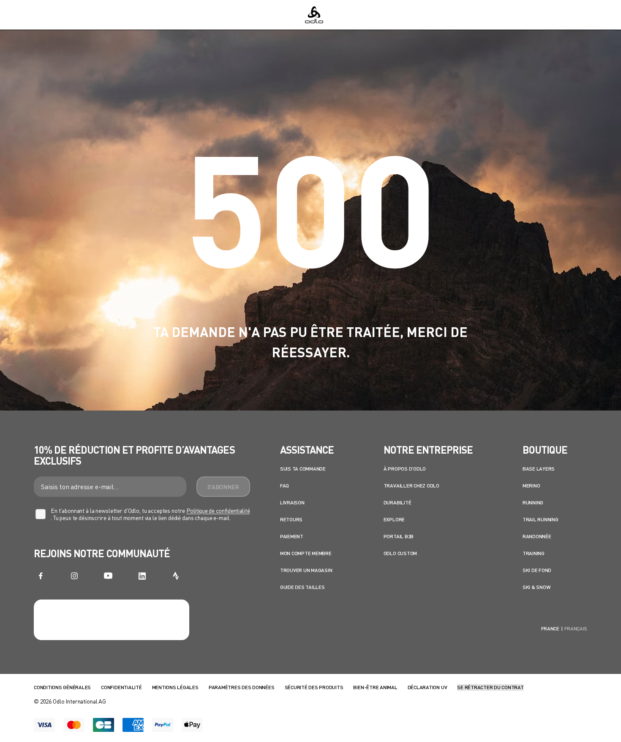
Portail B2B (399, 536)
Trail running (540, 519)
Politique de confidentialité (218, 510)
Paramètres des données (242, 687)
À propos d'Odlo (405, 468)
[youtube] (108, 576)
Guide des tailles (302, 587)
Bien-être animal (375, 687)
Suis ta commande (303, 468)
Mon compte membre (306, 553)
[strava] (175, 576)
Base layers (539, 468)
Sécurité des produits (314, 687)
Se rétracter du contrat (490, 687)
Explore (394, 519)
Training (534, 553)
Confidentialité (121, 687)
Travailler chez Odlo (411, 485)
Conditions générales (62, 687)
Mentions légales (175, 687)
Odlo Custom (400, 553)
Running (533, 502)
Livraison (292, 502)
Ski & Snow (536, 587)
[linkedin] (142, 576)
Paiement (291, 536)
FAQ (284, 485)
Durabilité (397, 502)
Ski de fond (537, 570)
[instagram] (74, 576)
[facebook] (40, 576)
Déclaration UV (427, 687)
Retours (291, 519)
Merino (531, 485)
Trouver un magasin (306, 570)
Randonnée (537, 536)
